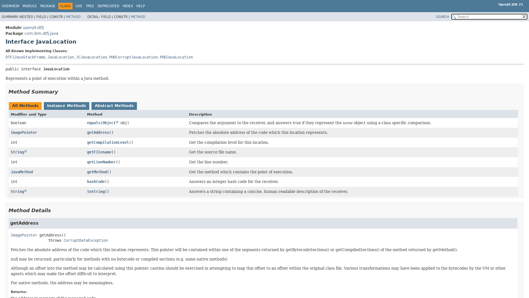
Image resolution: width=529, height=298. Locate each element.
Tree (90, 6)
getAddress (98, 132)
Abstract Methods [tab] (114, 105)
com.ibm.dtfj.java (41, 33)
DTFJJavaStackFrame (25, 57)
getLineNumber (101, 162)
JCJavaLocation (91, 57)
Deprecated (108, 6)
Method (73, 17)
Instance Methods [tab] (66, 105)
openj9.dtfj (33, 27)
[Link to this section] (62, 92)
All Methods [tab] (25, 105)
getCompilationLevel (108, 142)
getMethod (97, 172)
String (17, 152)
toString (96, 191)
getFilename (99, 152)
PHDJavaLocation (176, 57)
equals (93, 123)
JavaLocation (60, 57)
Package (47, 6)
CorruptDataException (86, 240)
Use (78, 6)
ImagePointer (24, 132)
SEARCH (442, 17)
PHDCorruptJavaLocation (133, 57)
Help (140, 6)
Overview (10, 6)
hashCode (96, 181)
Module (30, 6)
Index (128, 6)
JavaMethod (22, 172)
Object (109, 123)
